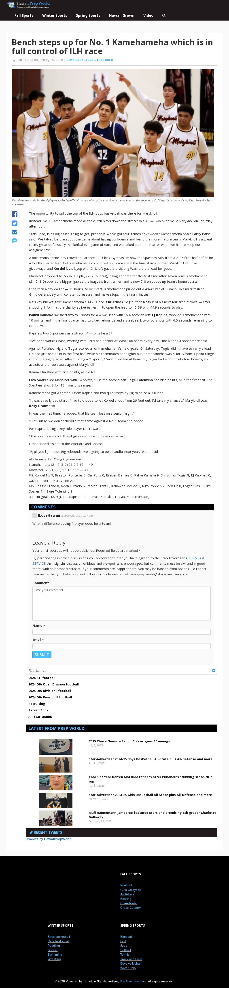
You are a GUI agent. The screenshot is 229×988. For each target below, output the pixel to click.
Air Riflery (127, 894)
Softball (125, 950)
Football (126, 885)
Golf (123, 941)
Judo (123, 945)
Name (37, 625)
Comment (40, 583)
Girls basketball (58, 941)
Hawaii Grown (121, 15)
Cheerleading (129, 903)
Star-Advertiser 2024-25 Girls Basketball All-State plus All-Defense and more (150, 795)
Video (148, 15)
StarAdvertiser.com (133, 981)
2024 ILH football (41, 678)
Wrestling (54, 959)
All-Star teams (40, 716)
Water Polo (128, 968)
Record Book (38, 710)
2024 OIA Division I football (49, 691)
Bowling (125, 898)
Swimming (55, 954)
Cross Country (130, 907)
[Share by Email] (14, 232)
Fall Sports (37, 670)
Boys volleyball (130, 963)
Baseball (126, 936)
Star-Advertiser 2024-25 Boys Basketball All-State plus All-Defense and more (150, 759)
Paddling (54, 945)
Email (36, 639)
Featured (105, 60)
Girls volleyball (130, 890)
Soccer (52, 950)
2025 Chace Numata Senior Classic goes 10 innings (129, 741)
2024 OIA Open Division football (53, 684)
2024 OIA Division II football (50, 697)
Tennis (124, 954)
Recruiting (36, 704)
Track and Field (131, 959)
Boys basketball (80, 60)
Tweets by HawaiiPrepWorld (49, 839)
